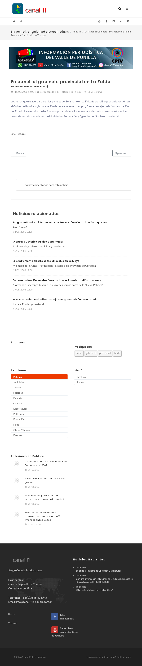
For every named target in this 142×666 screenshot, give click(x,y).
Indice (80, 382)
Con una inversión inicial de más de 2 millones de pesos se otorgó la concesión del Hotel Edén (104, 578)
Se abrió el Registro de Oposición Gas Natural (98, 569)
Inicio (53, 31)
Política (77, 31)
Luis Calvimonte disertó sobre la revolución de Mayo (46, 261)
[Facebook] (106, 21)
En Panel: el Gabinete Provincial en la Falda (108, 31)
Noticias (64, 31)
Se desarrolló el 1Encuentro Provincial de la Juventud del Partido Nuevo (58, 280)
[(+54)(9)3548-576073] (120, 21)
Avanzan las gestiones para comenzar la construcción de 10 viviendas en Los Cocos (42, 516)
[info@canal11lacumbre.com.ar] (127, 21)
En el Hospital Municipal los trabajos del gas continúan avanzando (55, 299)
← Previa (18, 153)
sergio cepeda (47, 91)
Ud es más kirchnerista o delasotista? (94, 589)
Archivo (81, 376)
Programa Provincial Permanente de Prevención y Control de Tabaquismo (60, 222)
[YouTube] (99, 21)
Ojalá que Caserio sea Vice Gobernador (38, 241)
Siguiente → (122, 153)
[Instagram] (113, 21)
